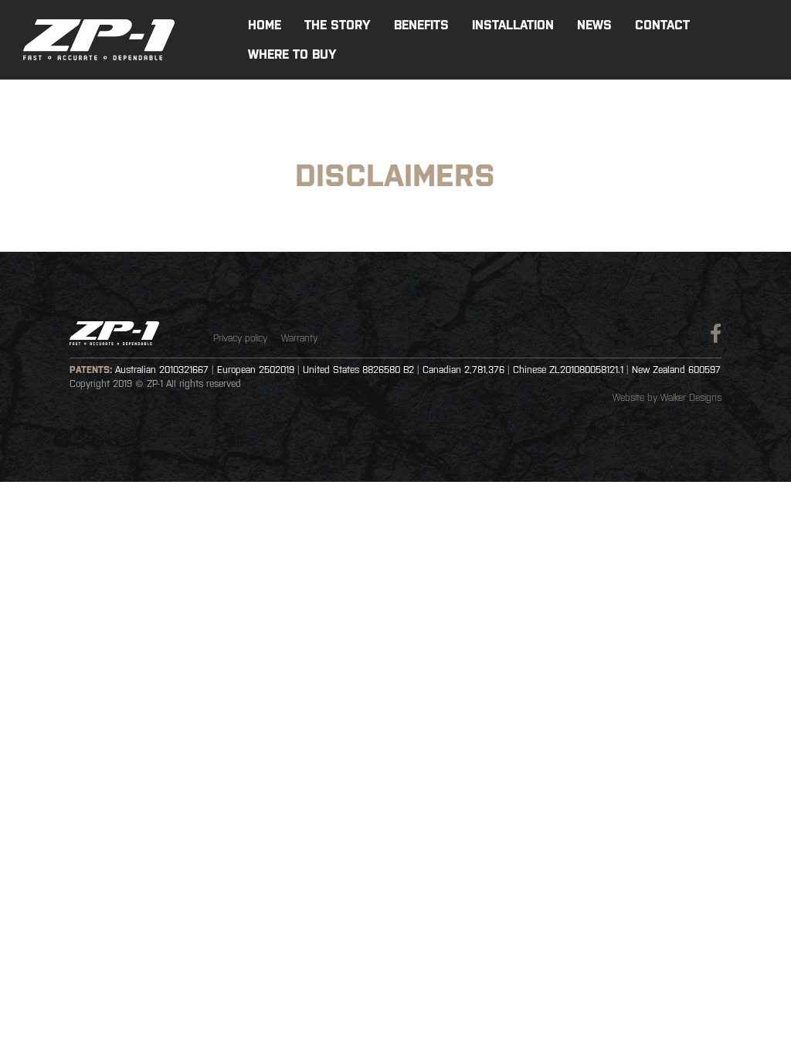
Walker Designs (690, 397)
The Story (337, 25)
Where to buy (292, 54)
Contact (662, 25)
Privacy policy (240, 338)
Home (264, 25)
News (594, 25)
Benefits (421, 25)
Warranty (299, 338)
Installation (513, 25)
